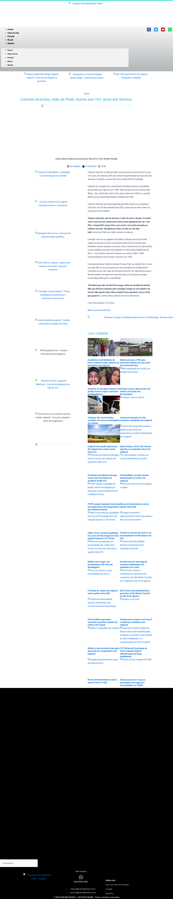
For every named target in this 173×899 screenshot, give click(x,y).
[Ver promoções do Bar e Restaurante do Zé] (131, 81)
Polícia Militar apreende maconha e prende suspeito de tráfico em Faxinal (103, 622)
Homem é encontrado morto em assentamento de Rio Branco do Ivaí (135, 535)
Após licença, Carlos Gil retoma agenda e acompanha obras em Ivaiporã (135, 449)
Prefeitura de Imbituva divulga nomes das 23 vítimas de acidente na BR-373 (102, 478)
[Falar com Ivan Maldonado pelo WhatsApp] (81, 877)
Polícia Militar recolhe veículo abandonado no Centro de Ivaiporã (134, 478)
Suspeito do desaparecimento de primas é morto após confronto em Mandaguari (104, 392)
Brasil (10, 40)
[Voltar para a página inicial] (86, 12)
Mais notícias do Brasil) (99, 310)
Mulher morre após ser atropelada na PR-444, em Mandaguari (100, 564)
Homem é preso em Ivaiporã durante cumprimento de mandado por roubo (133, 564)
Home (10, 29)
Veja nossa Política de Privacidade (117, 885)
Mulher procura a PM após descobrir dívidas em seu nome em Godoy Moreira (135, 363)
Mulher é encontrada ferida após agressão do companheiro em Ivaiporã (104, 651)
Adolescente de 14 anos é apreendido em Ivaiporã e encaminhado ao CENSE (132, 683)
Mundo (11, 43)
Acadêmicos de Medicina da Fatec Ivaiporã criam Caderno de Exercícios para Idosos (103, 363)
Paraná (11, 36)
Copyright (109, 889)
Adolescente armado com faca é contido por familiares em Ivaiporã (136, 622)
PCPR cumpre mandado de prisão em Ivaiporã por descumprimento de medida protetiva (104, 507)
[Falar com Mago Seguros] (41, 81)
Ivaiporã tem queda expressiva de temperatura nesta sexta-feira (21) (102, 449)
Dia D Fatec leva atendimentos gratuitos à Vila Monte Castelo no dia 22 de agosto (135, 593)
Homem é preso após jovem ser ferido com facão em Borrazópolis (135, 392)
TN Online (110, 303)
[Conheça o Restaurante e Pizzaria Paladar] (86, 82)
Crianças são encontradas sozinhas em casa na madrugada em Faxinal (104, 420)
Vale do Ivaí (13, 33)
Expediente (109, 893)
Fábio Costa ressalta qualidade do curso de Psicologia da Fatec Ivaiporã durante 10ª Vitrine (103, 536)
